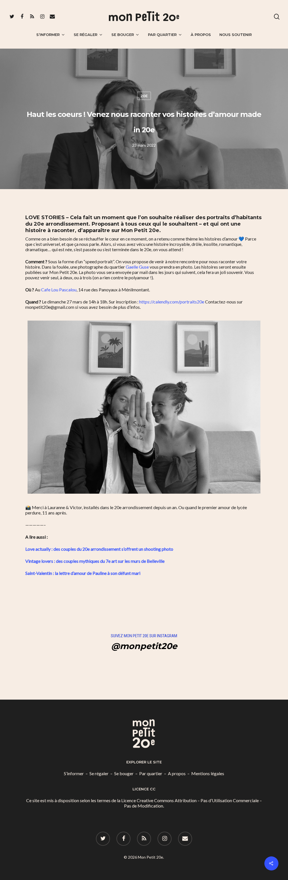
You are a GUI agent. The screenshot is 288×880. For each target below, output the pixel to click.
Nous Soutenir (235, 34)
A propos (177, 773)
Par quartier (162, 34)
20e (144, 95)
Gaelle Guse (137, 266)
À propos (201, 34)
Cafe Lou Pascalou (58, 289)
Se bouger (122, 34)
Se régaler (85, 34)
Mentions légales (207, 773)
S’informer (48, 34)
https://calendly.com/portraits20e (171, 301)
